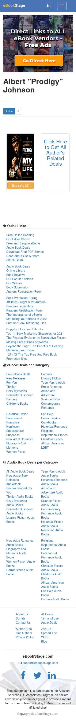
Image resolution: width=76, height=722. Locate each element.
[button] (20, 185)
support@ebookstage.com (40, 663)
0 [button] (18, 111)
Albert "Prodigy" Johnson (33, 85)
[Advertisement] (38, 717)
